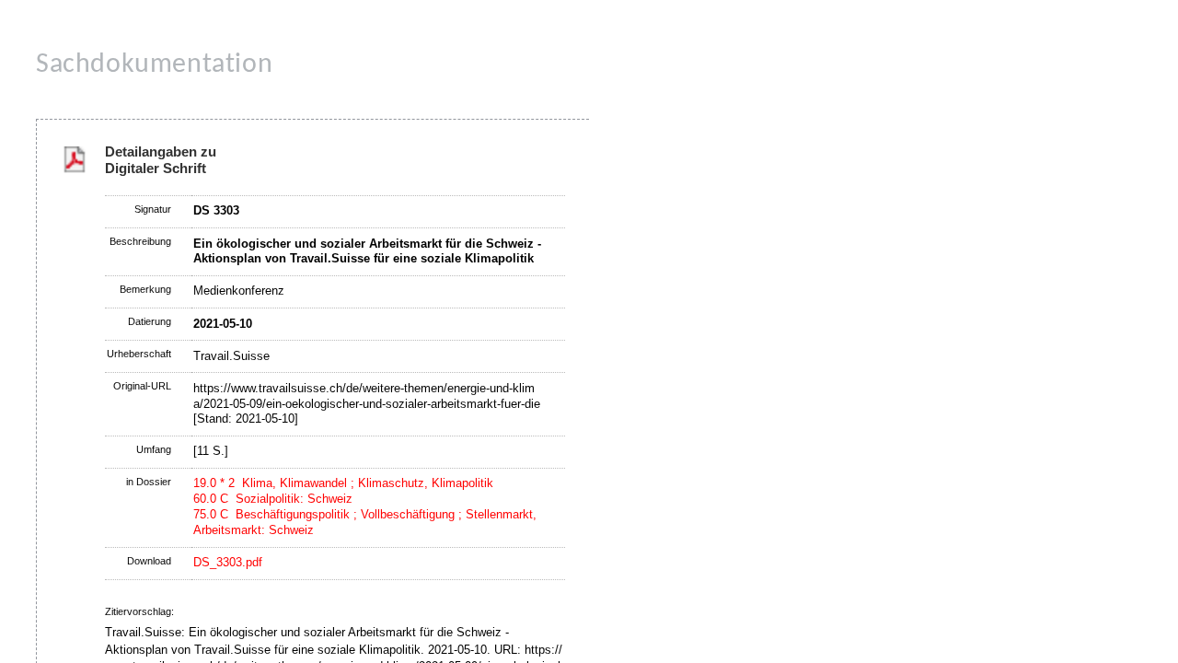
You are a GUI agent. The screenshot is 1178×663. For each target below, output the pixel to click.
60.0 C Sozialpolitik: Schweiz (272, 499)
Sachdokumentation (154, 65)
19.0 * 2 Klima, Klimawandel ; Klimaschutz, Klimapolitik (343, 483)
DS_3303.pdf (227, 562)
